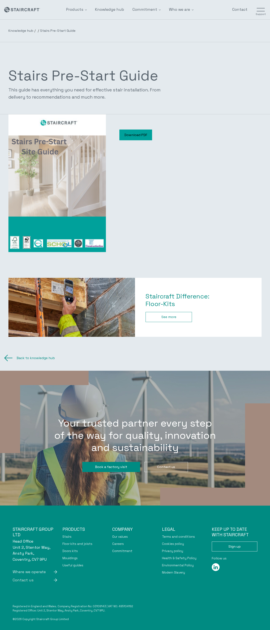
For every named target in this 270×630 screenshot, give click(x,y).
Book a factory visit (111, 467)
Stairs (67, 537)
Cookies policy (173, 544)
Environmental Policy (178, 565)
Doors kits (70, 551)
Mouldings (70, 558)
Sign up (234, 546)
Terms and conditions (178, 537)
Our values (120, 537)
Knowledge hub (109, 9)
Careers (118, 544)
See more (168, 317)
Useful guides (72, 565)
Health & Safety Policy (179, 558)
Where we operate (29, 571)
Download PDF (135, 135)
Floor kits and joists (77, 544)
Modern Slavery (173, 572)
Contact (239, 9)
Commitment (144, 9)
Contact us (166, 467)
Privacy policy (172, 551)
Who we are (179, 9)
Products (74, 9)
